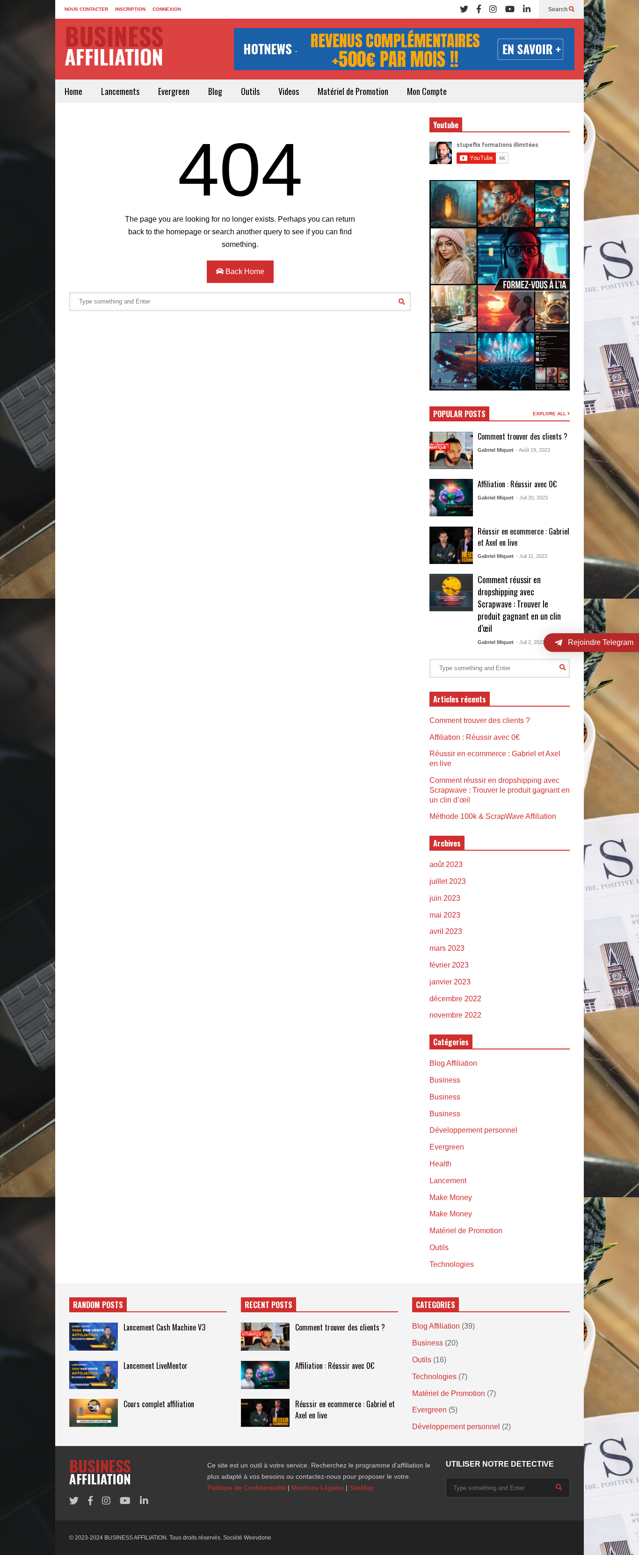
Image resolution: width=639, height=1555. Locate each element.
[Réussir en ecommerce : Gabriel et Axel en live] (451, 545)
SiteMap (361, 1487)
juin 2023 (444, 898)
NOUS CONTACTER (86, 9)
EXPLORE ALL (550, 413)
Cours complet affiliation (158, 1404)
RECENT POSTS (268, 1304)
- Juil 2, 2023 (530, 642)
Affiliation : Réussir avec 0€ (517, 484)
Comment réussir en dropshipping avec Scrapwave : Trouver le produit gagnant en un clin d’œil (519, 603)
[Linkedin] (526, 9)
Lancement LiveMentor (155, 1365)
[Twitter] (464, 9)
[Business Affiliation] (114, 50)
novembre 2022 (455, 1015)
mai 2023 (444, 915)
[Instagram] (493, 9)
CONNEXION (166, 9)
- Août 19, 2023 (533, 450)
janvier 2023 (450, 982)
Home (73, 91)
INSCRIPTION (130, 9)
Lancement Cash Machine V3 (164, 1327)
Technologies (451, 1264)
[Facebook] (479, 9)
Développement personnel (473, 1130)
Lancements (120, 91)
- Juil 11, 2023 (531, 556)
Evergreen (173, 91)
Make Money (450, 1197)
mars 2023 (447, 948)
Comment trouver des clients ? (522, 436)
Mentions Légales (317, 1487)
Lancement (447, 1181)
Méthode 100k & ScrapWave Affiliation (492, 816)
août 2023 (446, 864)
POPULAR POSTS (459, 413)
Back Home (244, 271)
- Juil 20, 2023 (532, 497)
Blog (215, 91)
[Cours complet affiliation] (93, 1413)
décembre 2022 (455, 999)
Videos (288, 91)
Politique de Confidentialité (246, 1487)
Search (558, 9)
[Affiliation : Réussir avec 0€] (451, 497)
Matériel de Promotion (353, 91)
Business (444, 1080)
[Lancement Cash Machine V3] (93, 1337)
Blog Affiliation (453, 1063)
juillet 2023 (447, 881)
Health (440, 1164)
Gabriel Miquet (496, 450)
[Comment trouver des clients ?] (451, 450)
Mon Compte (427, 91)
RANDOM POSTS (98, 1304)
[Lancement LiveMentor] (93, 1375)
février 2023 (449, 965)
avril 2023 (445, 931)
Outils (250, 91)
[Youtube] (510, 9)
